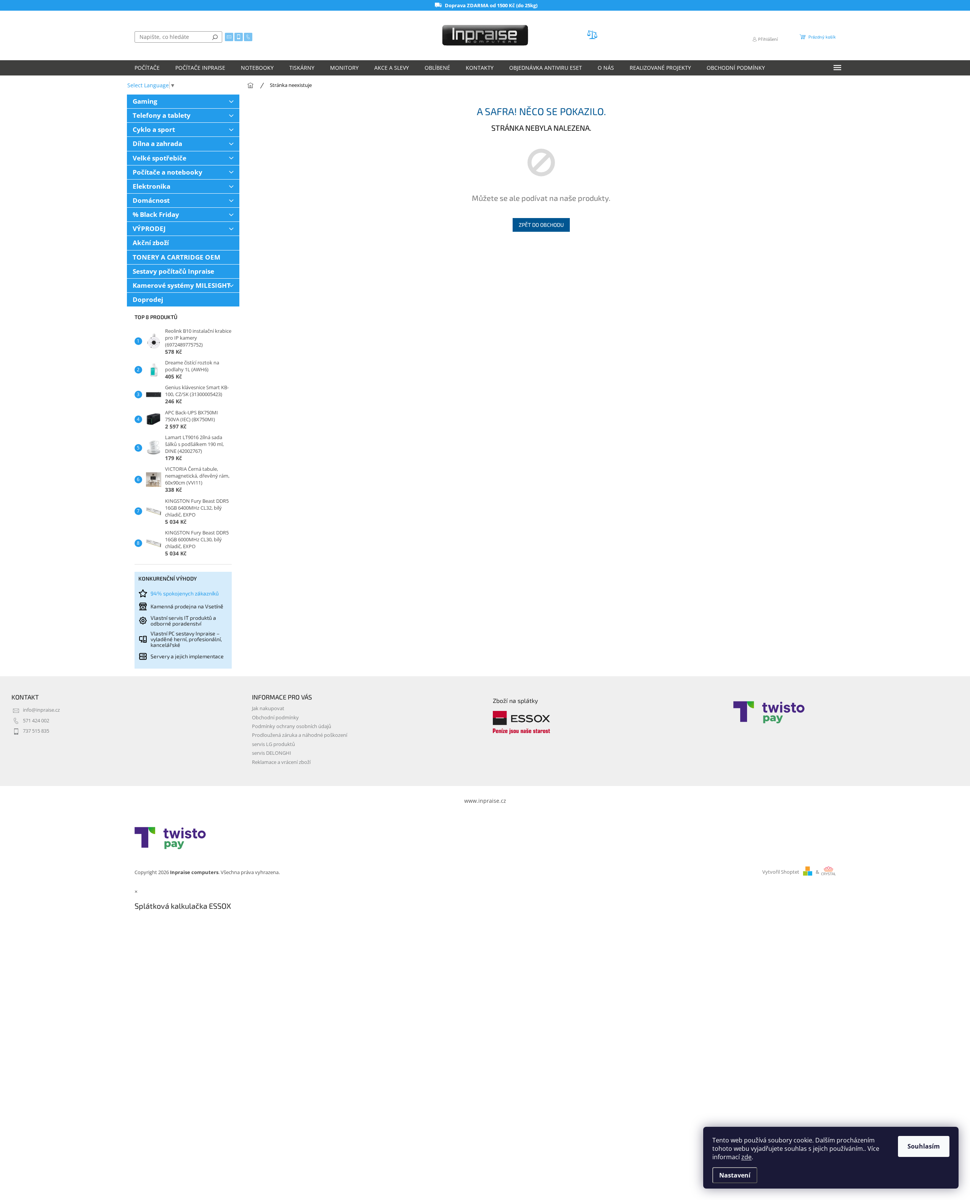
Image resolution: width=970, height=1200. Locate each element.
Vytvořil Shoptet (780, 872)
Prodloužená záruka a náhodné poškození (299, 735)
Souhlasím (923, 1146)
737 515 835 (36, 731)
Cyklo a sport (154, 129)
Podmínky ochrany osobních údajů (291, 726)
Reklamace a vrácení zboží (281, 762)
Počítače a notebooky (167, 172)
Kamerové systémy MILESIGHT (182, 285)
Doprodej (148, 299)
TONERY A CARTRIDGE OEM (176, 257)
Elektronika (151, 186)
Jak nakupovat (268, 708)
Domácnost (151, 200)
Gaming (145, 101)
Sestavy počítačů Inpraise (173, 271)
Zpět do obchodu (541, 224)
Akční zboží (151, 242)
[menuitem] (147, 67)
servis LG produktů (273, 744)
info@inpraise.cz (41, 710)
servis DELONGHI (271, 753)
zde (746, 1157)
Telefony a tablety (162, 115)
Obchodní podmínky (275, 717)
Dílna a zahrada (157, 143)
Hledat (214, 37)
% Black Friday (156, 214)
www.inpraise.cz (485, 800)
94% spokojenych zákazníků (185, 593)
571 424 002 (36, 720)
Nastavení (734, 1175)
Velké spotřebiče (159, 158)
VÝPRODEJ (149, 228)
